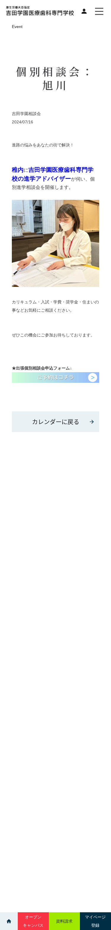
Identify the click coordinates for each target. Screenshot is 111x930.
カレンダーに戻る (55, 421)
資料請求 (64, 921)
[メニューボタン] (99, 11)
